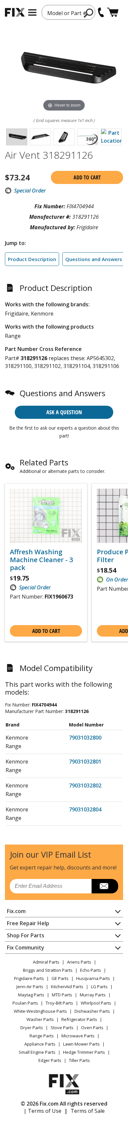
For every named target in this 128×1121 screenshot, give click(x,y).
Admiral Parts (46, 962)
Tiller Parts (79, 1060)
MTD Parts (62, 995)
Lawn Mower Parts (81, 1044)
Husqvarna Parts (93, 978)
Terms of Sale (88, 1110)
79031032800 (85, 737)
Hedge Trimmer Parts (84, 1052)
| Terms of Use (42, 1110)
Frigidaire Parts (29, 978)
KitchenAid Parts (67, 986)
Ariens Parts (79, 962)
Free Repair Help (28, 923)
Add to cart (87, 177)
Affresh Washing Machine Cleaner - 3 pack (41, 560)
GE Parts (60, 978)
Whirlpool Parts (96, 1003)
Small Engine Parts (37, 1052)
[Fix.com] (15, 12)
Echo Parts (90, 970)
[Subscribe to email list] (105, 886)
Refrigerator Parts (79, 1019)
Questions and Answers (93, 259)
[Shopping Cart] (112, 12)
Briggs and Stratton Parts (48, 970)
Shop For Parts (25, 935)
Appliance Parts (39, 1044)
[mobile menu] (32, 12)
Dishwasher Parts (92, 1011)
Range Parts (42, 1036)
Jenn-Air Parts (29, 986)
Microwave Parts (78, 1036)
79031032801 (85, 761)
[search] (88, 13)
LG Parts (99, 986)
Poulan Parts (25, 1003)
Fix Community (25, 947)
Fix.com (16, 911)
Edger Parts (49, 1060)
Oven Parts (92, 1027)
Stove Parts (62, 1027)
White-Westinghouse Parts (40, 1011)
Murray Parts (93, 995)
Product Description (32, 259)
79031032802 (85, 785)
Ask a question (64, 412)
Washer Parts (40, 1019)
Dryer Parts (31, 1027)
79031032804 (85, 809)
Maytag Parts (31, 995)
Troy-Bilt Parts (59, 1003)
